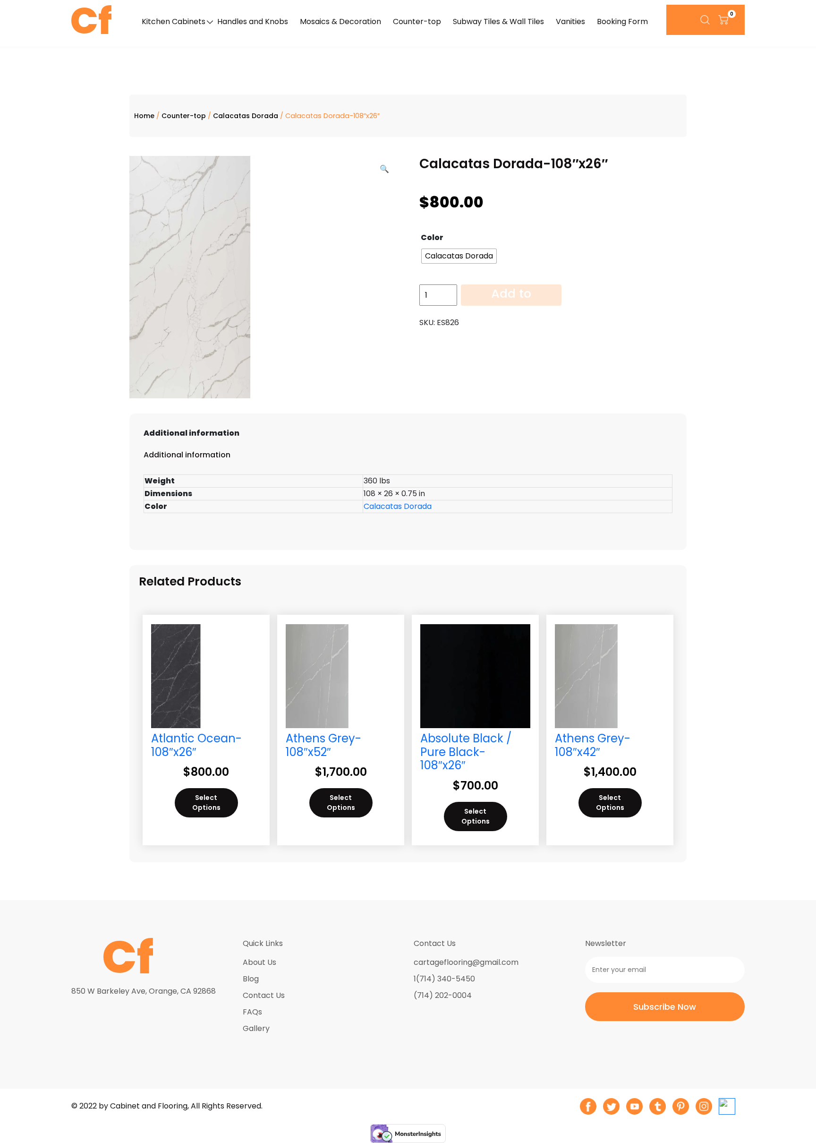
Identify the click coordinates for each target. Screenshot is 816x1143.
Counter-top (417, 21)
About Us (259, 962)
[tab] (408, 433)
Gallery (256, 1028)
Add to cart (511, 295)
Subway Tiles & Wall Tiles (498, 21)
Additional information (191, 433)
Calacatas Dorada (245, 115)
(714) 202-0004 (443, 995)
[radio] (459, 256)
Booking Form (622, 21)
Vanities (570, 21)
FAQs (252, 1011)
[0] (723, 19)
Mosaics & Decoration (340, 21)
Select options (206, 802)
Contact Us (264, 995)
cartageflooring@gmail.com (466, 962)
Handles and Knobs (252, 21)
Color (432, 237)
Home (144, 115)
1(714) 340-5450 (444, 978)
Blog (251, 978)
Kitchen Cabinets (173, 21)
